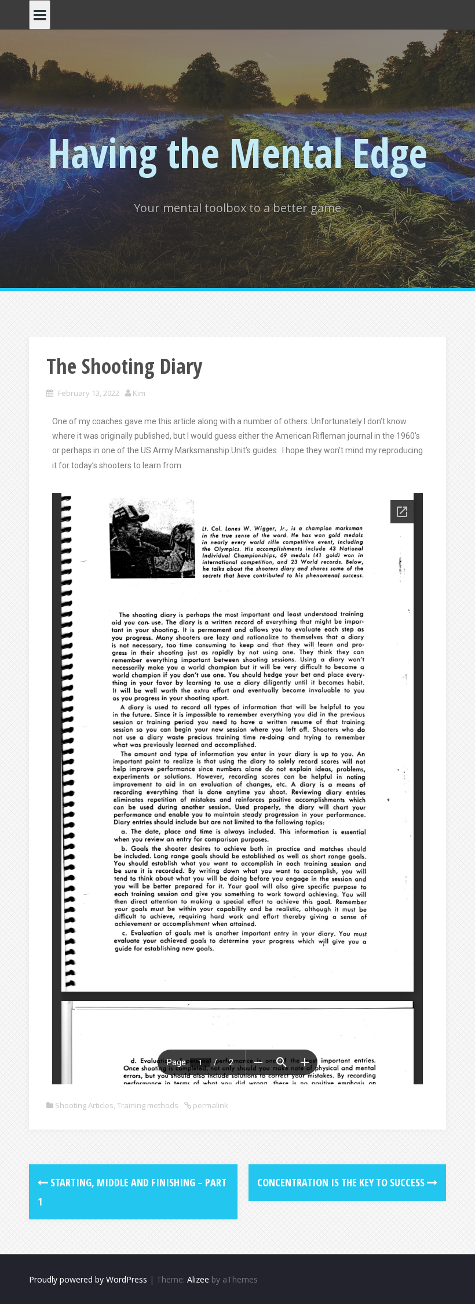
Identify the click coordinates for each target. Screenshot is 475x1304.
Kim (139, 393)
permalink (209, 1105)
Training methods (147, 1105)
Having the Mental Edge (237, 152)
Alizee (198, 1279)
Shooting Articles (84, 1105)
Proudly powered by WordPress (88, 1279)
